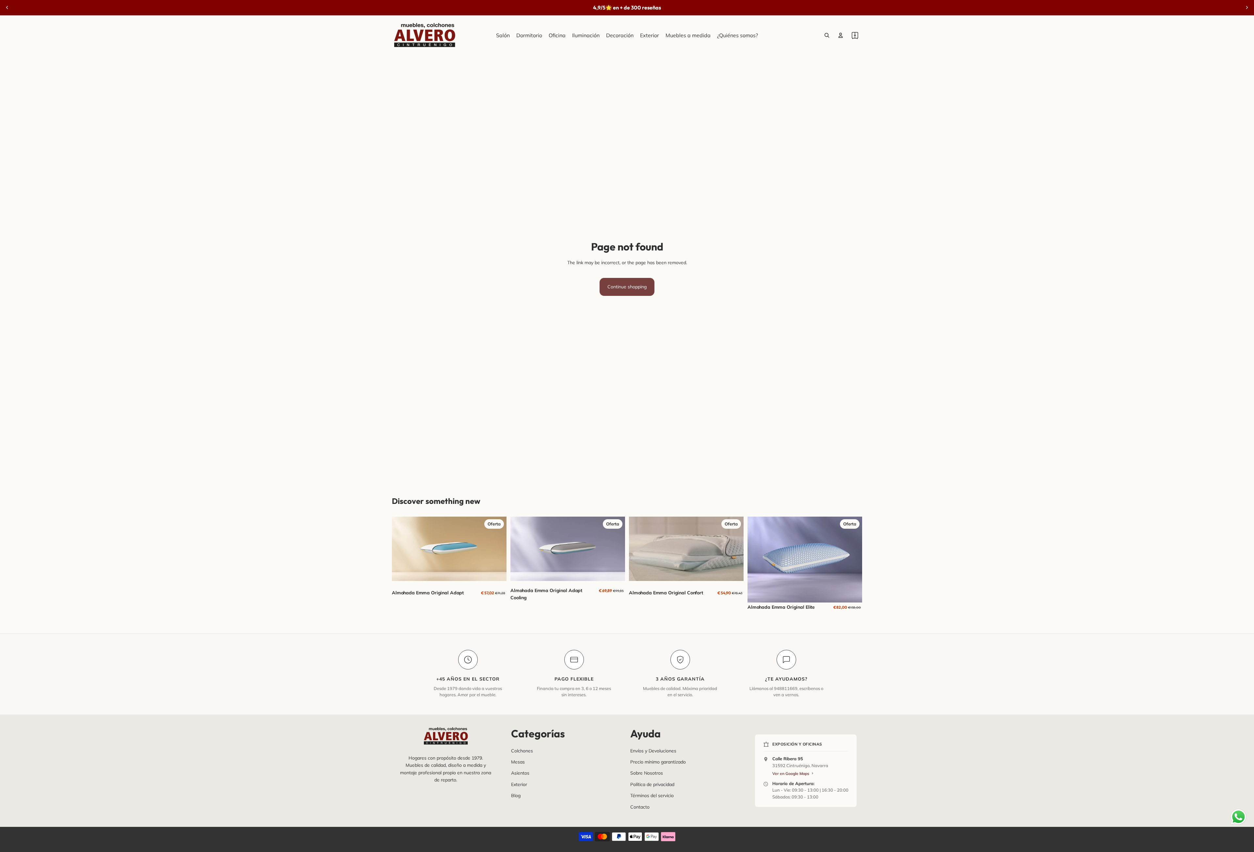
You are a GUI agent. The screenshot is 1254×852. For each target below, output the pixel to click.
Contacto (640, 807)
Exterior (519, 784)
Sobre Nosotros (646, 773)
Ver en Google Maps (790, 773)
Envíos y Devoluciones (653, 750)
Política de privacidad (652, 784)
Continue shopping (627, 287)
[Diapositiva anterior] (7, 7)
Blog (516, 795)
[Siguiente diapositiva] (1247, 7)
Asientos (520, 773)
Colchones (522, 750)
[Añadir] (615, 571)
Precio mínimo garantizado (658, 762)
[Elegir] (496, 571)
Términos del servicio (652, 795)
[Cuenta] (840, 35)
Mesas (518, 762)
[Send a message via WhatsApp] (1238, 817)
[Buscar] (827, 35)
